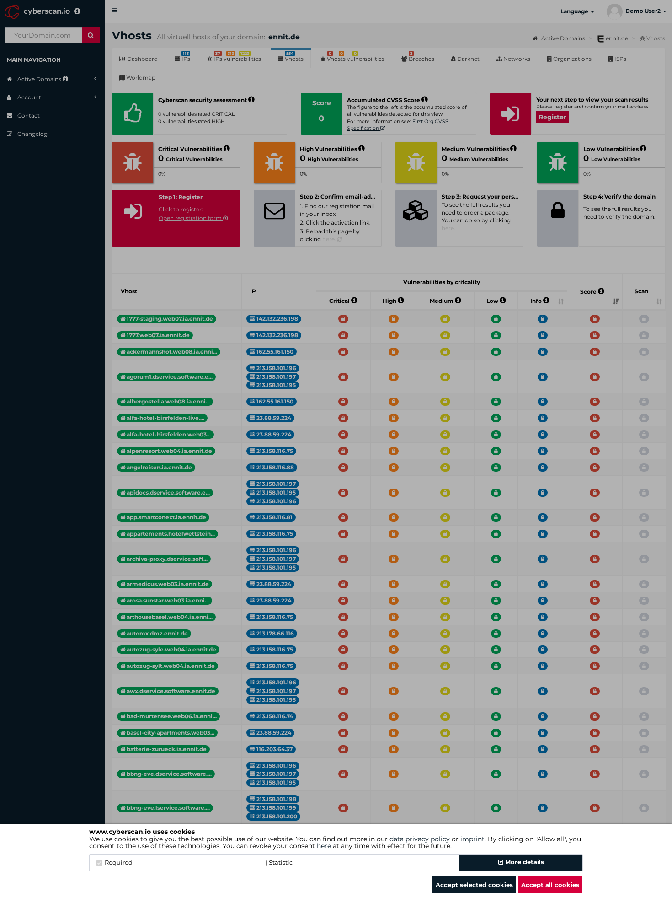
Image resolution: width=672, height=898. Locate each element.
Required (119, 862)
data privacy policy (419, 839)
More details (523, 862)
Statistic (281, 862)
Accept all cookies (550, 884)
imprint (472, 839)
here (324, 846)
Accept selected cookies (474, 884)
